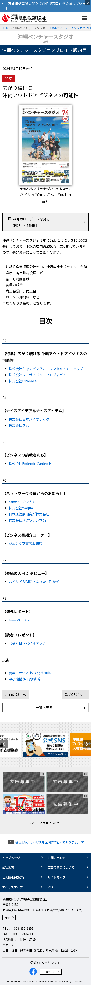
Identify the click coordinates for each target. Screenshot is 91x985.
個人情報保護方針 (14, 877)
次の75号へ (73, 694)
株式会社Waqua (21, 507)
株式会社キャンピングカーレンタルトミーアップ (46, 368)
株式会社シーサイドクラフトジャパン (37, 374)
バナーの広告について (45, 823)
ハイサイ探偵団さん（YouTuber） (35, 581)
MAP (7, 918)
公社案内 (8, 867)
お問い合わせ (56, 857)
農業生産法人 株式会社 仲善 (30, 672)
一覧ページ (49, 971)
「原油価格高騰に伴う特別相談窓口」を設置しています (45, 6)
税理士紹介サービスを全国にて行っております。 (47, 842)
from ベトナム (20, 620)
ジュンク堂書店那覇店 (25, 543)
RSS (50, 887)
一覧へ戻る (44, 707)
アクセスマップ (12, 887)
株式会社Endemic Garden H (30, 463)
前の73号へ (17, 694)
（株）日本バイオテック (27, 643)
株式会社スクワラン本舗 (27, 520)
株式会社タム (19, 425)
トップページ (11, 857)
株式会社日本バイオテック (29, 419)
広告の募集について (61, 867)
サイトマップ (56, 877)
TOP (6, 28)
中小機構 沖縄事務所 (24, 678)
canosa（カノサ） (22, 501)
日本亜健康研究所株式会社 (29, 513)
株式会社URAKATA (23, 380)
